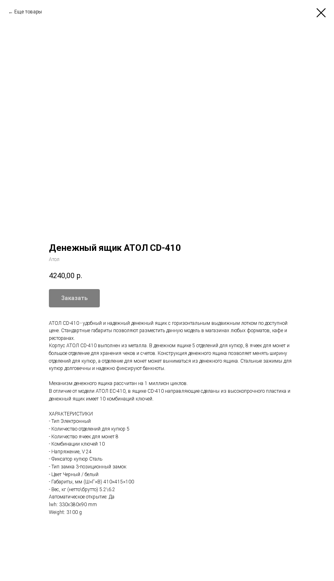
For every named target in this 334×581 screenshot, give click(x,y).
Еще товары (28, 12)
